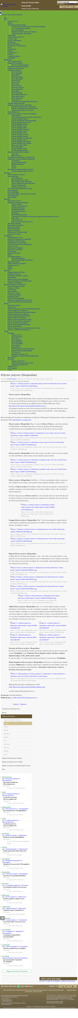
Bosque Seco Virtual (14, 227)
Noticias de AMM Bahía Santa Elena (19, 330)
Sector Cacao (15, 82)
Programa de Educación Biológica (18, 66)
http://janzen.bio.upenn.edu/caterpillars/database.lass (27, 687)
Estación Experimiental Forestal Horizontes (24, 108)
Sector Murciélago (16, 79)
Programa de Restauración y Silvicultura (20, 105)
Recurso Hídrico (13, 291)
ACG (5, 19)
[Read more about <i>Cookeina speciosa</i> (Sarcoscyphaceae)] (16, 822)
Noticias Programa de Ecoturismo (18, 310)
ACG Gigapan (12, 368)
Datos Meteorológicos (14, 256)
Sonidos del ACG (13, 366)
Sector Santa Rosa (16, 72)
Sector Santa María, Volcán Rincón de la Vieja (21, 194)
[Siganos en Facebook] (61, 7)
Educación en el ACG (14, 201)
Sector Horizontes (16, 93)
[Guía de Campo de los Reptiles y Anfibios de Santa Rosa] (57, 981)
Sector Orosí (15, 84)
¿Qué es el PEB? (16, 204)
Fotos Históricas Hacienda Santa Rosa (22, 349)
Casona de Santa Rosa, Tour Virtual (22, 363)
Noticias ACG (12, 307)
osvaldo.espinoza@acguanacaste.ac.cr (24, 697)
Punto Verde (15, 218)
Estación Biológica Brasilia (19, 150)
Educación (7, 199)
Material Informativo (17, 164)
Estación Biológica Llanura (19, 136)
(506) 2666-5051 (7, 999)
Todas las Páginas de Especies (12, 720)
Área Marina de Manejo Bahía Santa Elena (20, 169)
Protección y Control (14, 293)
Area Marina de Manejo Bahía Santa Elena (24, 101)
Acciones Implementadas (18, 162)
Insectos (6, 723)
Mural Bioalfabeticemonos (19, 215)
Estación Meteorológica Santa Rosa (22, 260)
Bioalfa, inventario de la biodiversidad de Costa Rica (16, 767)
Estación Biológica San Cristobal (21, 143)
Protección (7, 270)
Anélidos (6, 751)
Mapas (10, 255)
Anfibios (6, 730)
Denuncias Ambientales (15, 283)
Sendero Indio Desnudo (18, 185)
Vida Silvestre (12, 289)
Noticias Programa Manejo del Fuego (19, 316)
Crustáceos (7, 744)
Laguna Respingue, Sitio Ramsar (21, 33)
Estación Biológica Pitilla (19, 127)
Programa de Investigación (16, 68)
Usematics (59, 996)
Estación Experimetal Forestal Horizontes (23, 120)
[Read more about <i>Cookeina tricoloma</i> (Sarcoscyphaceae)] (16, 795)
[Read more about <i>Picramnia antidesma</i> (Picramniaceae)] (16, 780)
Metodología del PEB (17, 209)
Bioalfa (10, 269)
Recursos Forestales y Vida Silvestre (15, 284)
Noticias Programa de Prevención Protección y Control (24, 328)
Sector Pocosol (15, 80)
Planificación (11, 42)
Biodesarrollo (8, 60)
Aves (5, 740)
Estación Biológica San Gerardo (21, 141)
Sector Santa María (17, 77)
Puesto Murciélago (17, 147)
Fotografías (11, 333)
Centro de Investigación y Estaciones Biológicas (22, 114)
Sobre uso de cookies (49, 1006)
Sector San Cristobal (17, 87)
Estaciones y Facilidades (15, 249)
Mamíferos (7, 733)
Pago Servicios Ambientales (16, 298)
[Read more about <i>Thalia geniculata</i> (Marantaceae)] (15, 849)
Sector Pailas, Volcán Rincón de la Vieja (20, 188)
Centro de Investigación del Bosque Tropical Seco (26, 117)
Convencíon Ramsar (17, 30)
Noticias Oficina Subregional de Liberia (19, 319)
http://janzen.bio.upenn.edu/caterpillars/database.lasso (27, 406)
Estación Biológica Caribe (19, 131)
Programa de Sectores (14, 70)
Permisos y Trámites (14, 288)
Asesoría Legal (12, 39)
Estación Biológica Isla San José (21, 122)
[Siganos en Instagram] (70, 7)
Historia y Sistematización (19, 206)
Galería (13, 168)
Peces (5, 754)
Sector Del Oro (16, 100)
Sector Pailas (15, 75)
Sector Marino (12, 197)
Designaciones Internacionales (17, 25)
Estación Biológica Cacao (19, 126)
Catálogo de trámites (14, 56)
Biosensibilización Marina (15, 225)
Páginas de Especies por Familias (12, 762)
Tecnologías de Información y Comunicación (21, 157)
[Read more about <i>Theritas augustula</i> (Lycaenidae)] (14, 946)
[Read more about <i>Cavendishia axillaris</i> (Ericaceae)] (15, 885)
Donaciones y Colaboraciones (17, 46)
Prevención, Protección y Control (18, 276)
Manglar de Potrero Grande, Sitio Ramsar (23, 32)
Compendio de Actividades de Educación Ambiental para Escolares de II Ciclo (35, 216)
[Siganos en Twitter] (64, 7)
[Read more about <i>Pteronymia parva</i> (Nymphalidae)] (15, 809)
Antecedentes (15, 161)
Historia (10, 23)
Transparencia (12, 49)
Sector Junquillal (16, 73)
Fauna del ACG (16, 347)
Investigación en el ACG (15, 237)
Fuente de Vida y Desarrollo (30, 9)
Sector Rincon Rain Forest (19, 94)
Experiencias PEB (16, 220)
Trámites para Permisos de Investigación (20, 244)
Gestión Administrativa (14, 40)
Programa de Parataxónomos (16, 241)
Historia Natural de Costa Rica (17, 263)
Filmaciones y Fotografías (15, 248)
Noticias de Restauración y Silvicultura (19, 321)
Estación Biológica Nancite (19, 119)
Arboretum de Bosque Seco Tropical (22, 110)
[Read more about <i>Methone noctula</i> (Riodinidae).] (14, 835)
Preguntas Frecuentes (14, 253)
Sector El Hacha (16, 86)
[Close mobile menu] (0, 13)
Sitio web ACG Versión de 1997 (55, 1003)
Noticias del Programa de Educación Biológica (22, 312)
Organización (12, 35)
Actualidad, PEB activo (18, 211)
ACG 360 (11, 359)
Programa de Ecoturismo (15, 63)
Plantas (6, 727)
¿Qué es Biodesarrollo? (15, 61)
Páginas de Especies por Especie (12, 758)
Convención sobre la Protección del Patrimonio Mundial (28, 26)
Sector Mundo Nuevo (17, 96)
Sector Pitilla (15, 91)
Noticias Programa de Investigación (18, 314)
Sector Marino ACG (14, 112)
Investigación (8, 235)
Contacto (10, 54)
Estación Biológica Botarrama (20, 129)
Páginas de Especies (14, 230)
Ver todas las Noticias (14, 305)
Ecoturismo (7, 173)
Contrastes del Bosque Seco (19, 364)
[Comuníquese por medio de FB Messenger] (76, 7)
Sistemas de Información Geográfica (18, 152)
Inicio (5, 18)
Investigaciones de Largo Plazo (17, 242)
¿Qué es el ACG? (13, 21)
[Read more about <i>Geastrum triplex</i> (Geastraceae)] (14, 920)
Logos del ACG (12, 53)
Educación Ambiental (14, 223)
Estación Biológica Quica (19, 140)
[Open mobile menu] (0, 11)
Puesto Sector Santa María (19, 145)
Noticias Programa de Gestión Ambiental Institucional (24, 309)
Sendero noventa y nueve (19, 187)
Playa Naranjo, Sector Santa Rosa (21, 181)
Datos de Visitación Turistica (20, 65)
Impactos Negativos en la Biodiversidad (19, 281)
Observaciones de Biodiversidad (17, 232)
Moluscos (6, 747)
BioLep (10, 267)
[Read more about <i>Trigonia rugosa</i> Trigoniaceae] (14, 908)
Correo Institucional (6, 1004)
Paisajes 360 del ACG (18, 361)
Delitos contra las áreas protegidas (18, 279)
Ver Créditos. (71, 999)
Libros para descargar (14, 234)
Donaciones (15, 213)
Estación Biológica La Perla (19, 134)
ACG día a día (15, 352)
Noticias (10, 51)
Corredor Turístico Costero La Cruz (22, 171)
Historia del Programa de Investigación (19, 239)
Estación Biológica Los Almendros (21, 138)
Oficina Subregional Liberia (16, 286)
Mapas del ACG (16, 155)
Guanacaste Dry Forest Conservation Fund (58, 997)
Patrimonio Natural (13, 296)
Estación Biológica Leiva (19, 133)
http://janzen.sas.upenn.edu (22, 420)
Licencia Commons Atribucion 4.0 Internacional (63, 1007)
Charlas (10, 370)
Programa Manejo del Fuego (16, 103)
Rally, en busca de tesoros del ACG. (22, 222)
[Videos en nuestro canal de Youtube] (67, 7)
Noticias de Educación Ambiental (18, 323)
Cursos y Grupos (13, 246)
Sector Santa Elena (17, 89)
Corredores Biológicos (14, 295)
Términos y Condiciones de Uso (34, 1006)
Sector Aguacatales (17, 98)
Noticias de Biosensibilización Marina (19, 324)
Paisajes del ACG (16, 335)
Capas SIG (14, 154)
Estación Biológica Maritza (19, 124)
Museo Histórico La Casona (19, 180)
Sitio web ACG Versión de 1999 (55, 1001)
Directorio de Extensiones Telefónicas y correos (13, 1003)
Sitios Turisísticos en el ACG (16, 174)
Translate (71, 4)
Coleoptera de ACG (14, 265)
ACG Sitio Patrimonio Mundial (20, 28)
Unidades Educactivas (18, 208)
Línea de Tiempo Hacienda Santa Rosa (23, 183)
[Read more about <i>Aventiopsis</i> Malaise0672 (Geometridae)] (16, 933)
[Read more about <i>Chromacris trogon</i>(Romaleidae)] (15, 874)
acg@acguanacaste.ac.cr (11, 996)
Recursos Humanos (13, 44)
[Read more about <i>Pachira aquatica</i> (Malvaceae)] (14, 897)
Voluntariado (11, 58)
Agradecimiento (71, 990)
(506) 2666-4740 (7, 1001)
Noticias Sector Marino (14, 326)
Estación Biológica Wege (19, 148)
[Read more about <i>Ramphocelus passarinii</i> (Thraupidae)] (16, 862)
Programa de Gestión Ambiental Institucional (21, 159)
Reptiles (6, 737)
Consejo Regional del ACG (16, 37)
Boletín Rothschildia (14, 228)
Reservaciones (15, 115)
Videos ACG (11, 357)
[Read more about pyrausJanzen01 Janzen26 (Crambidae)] (14, 958)
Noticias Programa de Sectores (17, 317)
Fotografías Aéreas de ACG (19, 354)
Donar (9, 47)
